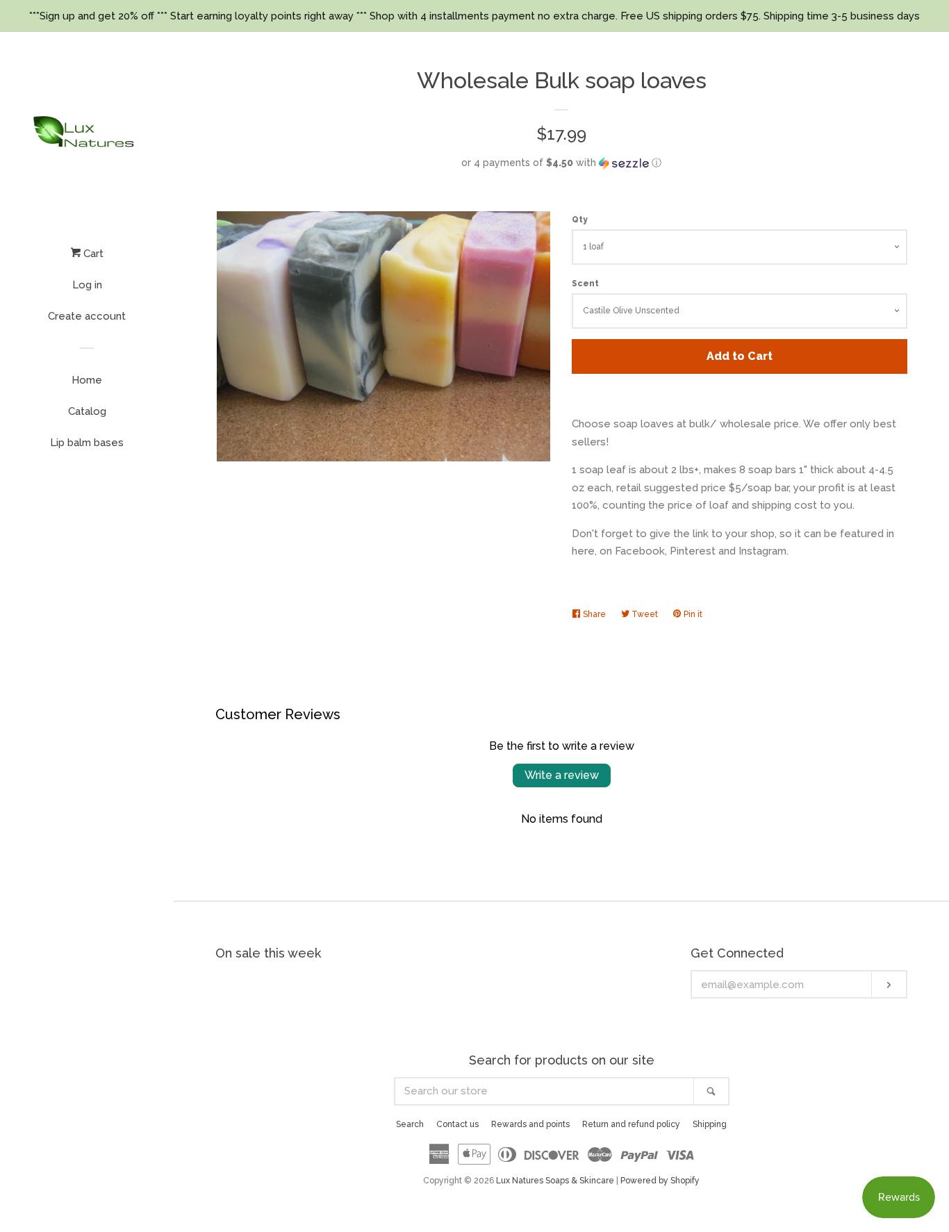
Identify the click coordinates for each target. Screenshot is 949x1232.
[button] (561, 163)
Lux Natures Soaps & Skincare (555, 1180)
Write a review (562, 775)
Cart (92, 253)
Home (87, 380)
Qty (580, 219)
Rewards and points (530, 1124)
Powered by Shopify (660, 1180)
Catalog (87, 411)
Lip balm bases (87, 442)
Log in (87, 285)
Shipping (710, 1124)
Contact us (457, 1124)
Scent (585, 283)
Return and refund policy (631, 1124)
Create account (87, 316)
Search (410, 1124)
